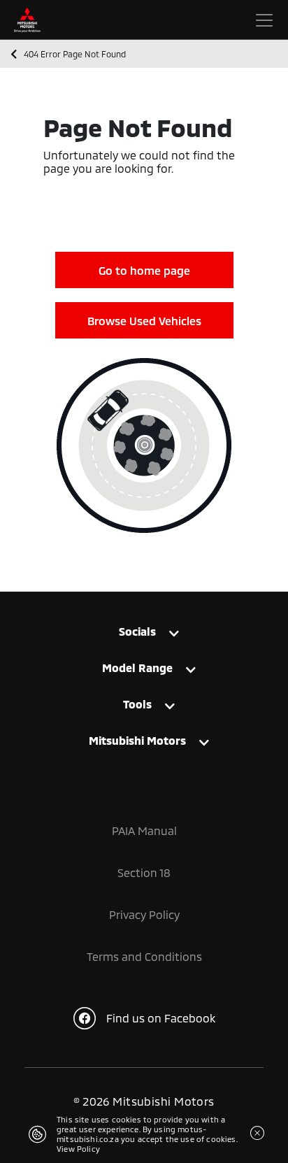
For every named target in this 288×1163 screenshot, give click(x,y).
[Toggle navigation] (264, 20)
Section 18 (144, 872)
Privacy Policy (144, 914)
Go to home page (144, 270)
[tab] (144, 634)
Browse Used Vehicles (144, 320)
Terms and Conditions (144, 956)
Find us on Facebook (160, 1018)
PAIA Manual (144, 830)
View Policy (78, 1148)
